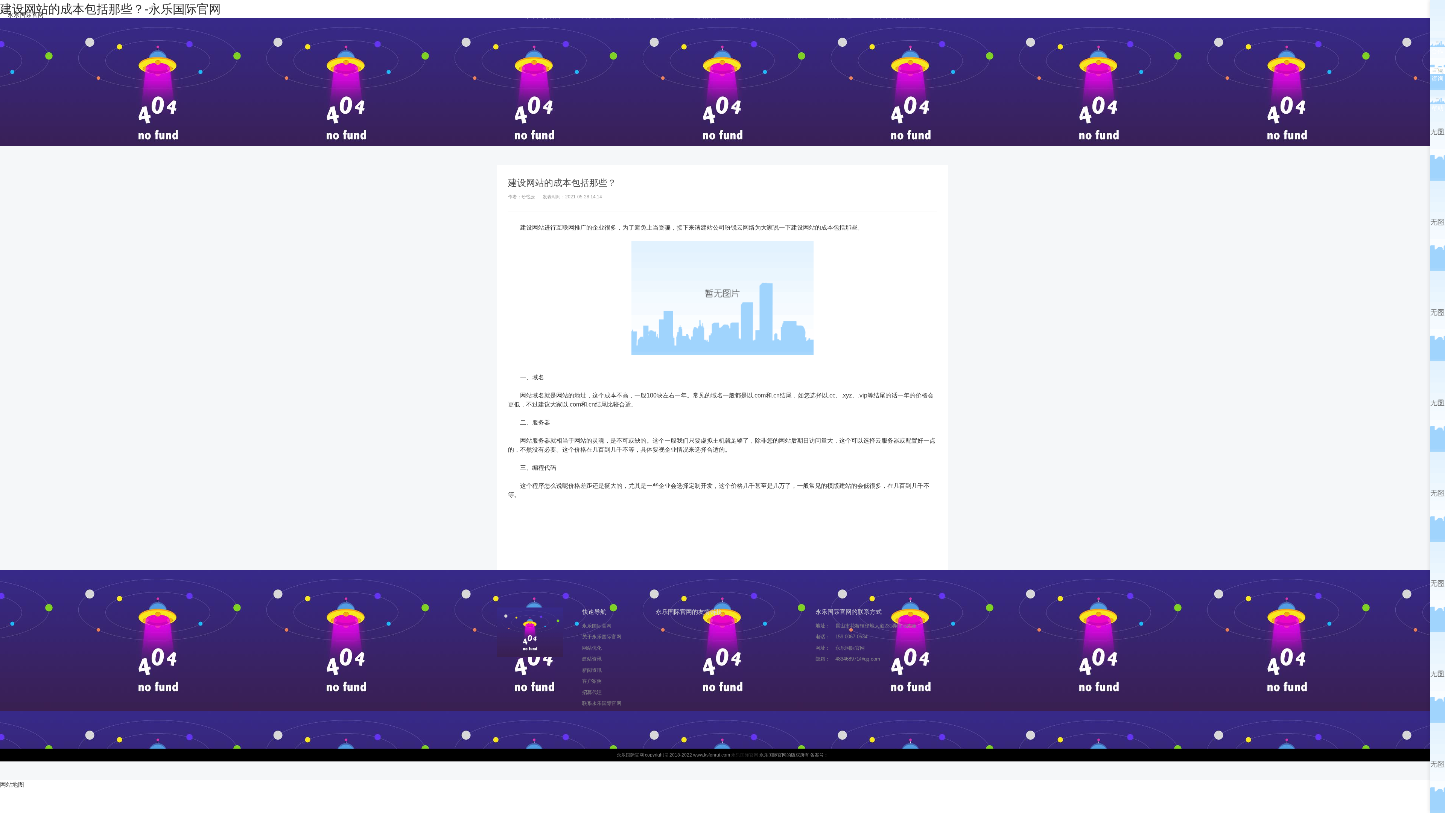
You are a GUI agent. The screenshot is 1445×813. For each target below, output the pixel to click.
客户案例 (795, 15)
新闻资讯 (751, 15)
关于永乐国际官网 (605, 15)
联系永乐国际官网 (896, 15)
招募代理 (839, 15)
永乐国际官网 (26, 15)
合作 (1437, 51)
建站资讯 (706, 15)
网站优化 (662, 15)
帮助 (1437, 108)
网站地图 (12, 784)
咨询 (1437, 78)
